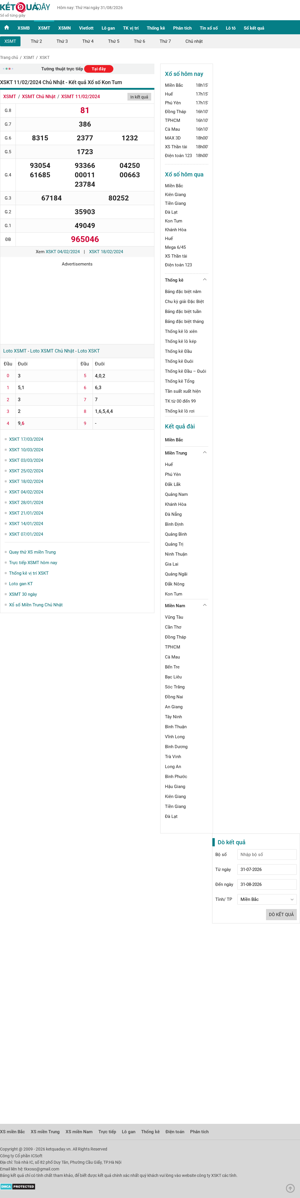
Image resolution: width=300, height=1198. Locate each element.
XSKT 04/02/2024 (63, 251)
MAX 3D (173, 138)
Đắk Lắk (173, 484)
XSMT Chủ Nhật (38, 96)
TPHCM (172, 120)
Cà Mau (172, 129)
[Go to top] (292, 1190)
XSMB (24, 28)
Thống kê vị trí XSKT (29, 573)
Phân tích (182, 28)
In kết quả (139, 97)
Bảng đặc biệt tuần (183, 311)
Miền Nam (175, 605)
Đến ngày (224, 884)
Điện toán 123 (178, 155)
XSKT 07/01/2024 (26, 534)
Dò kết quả (281, 914)
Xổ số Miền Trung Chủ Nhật (36, 604)
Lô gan (108, 28)
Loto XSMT (15, 351)
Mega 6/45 (175, 247)
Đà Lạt (171, 212)
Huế (169, 94)
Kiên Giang (175, 194)
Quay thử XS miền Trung (32, 552)
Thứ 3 (62, 41)
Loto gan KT (21, 583)
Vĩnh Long (175, 736)
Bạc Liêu (173, 677)
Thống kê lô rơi (180, 411)
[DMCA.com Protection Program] (17, 1188)
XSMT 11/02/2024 (80, 96)
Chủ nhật (194, 41)
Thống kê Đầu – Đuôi (185, 371)
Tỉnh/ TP (223, 899)
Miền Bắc (174, 85)
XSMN (64, 28)
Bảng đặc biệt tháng (184, 321)
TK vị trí (131, 28)
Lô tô (231, 28)
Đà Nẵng (173, 514)
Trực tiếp (107, 1131)
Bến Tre (172, 667)
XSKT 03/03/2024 (26, 460)
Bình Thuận (176, 726)
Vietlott (86, 28)
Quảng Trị (174, 544)
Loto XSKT (89, 351)
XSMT (44, 28)
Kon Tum (173, 221)
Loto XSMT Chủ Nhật (52, 351)
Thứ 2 (36, 41)
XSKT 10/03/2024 (26, 449)
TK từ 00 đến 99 (180, 401)
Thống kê (156, 28)
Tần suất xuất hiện (183, 391)
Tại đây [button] (99, 69)
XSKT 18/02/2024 (106, 251)
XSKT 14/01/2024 (26, 523)
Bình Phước (176, 776)
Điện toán (175, 1131)
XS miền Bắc (12, 1131)
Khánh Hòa (175, 229)
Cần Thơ (173, 627)
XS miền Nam (79, 1131)
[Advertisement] (77, 303)
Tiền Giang (175, 203)
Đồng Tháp (175, 111)
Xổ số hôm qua (184, 174)
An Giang (174, 706)
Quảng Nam (176, 494)
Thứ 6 (139, 41)
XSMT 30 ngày (23, 594)
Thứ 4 (87, 41)
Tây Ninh (173, 716)
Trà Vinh (173, 756)
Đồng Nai (174, 697)
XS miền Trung (45, 1131)
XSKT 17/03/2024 (26, 439)
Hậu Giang (175, 786)
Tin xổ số (209, 28)
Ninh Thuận (176, 554)
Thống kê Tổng (179, 381)
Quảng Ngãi (176, 574)
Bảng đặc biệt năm (183, 291)
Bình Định (174, 524)
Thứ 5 (113, 41)
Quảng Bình (176, 534)
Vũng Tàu (174, 617)
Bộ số (221, 854)
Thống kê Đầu (178, 351)
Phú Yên (173, 102)
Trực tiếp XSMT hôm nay (33, 562)
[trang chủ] (25, 16)
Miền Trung (176, 453)
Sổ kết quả (254, 28)
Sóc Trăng (175, 687)
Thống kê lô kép (180, 341)
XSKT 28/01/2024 (26, 502)
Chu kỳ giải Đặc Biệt (184, 301)
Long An (173, 766)
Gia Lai (171, 564)
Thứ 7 (165, 41)
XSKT (45, 57)
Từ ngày (223, 869)
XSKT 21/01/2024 (26, 513)
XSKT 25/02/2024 (26, 471)
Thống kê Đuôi (179, 361)
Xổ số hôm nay (184, 73)
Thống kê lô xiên (181, 331)
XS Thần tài (176, 146)
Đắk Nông (174, 584)
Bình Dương (176, 746)
